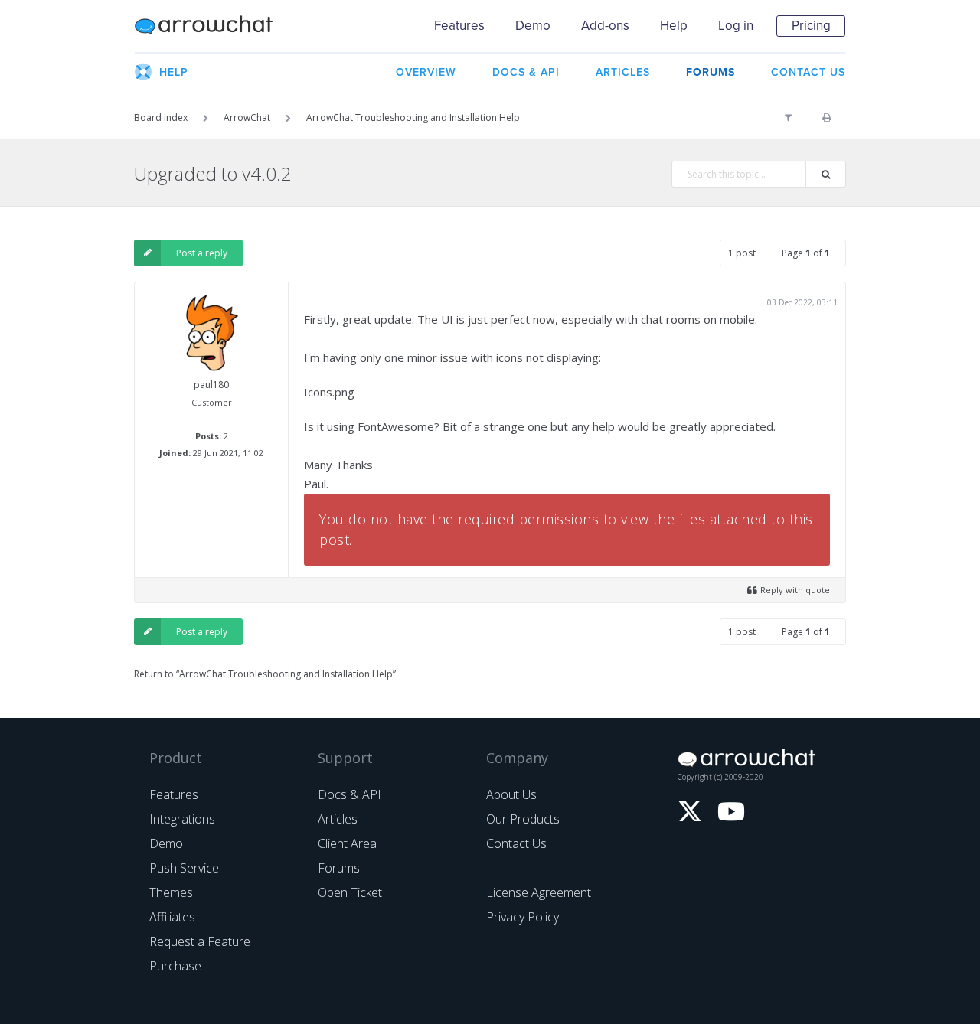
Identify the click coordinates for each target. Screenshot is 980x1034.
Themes (171, 892)
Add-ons (605, 26)
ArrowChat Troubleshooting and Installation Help (413, 117)
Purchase (175, 965)
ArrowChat (213, 26)
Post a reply (201, 252)
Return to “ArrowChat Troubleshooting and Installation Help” (265, 673)
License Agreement (538, 892)
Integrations (182, 819)
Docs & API (349, 794)
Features (459, 26)
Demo (532, 26)
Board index (161, 117)
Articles (338, 819)
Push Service (184, 867)
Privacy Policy (522, 916)
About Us (511, 794)
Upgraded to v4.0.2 (213, 173)
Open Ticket (350, 892)
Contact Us (516, 843)
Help (674, 26)
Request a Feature (199, 941)
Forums (339, 867)
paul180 (211, 384)
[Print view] (826, 118)
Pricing (811, 26)
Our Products (523, 819)
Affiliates (172, 916)
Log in (735, 26)
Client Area (347, 843)
